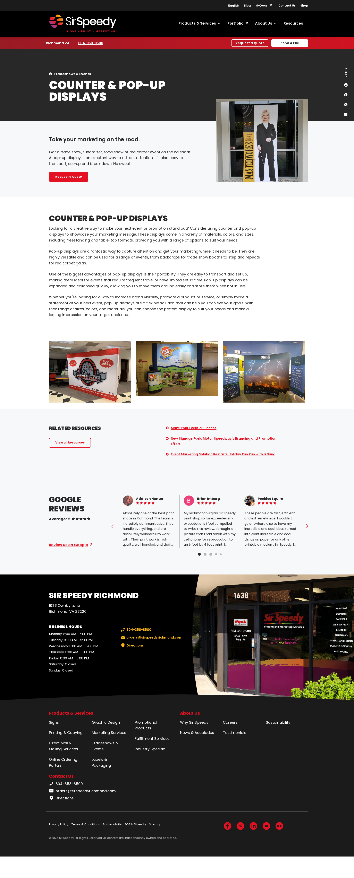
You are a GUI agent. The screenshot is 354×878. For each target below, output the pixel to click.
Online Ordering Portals (63, 762)
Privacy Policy (58, 824)
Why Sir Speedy (194, 722)
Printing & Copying (66, 732)
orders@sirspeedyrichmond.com (154, 637)
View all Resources (70, 442)
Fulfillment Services (152, 738)
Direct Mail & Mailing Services (63, 746)
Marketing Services (109, 732)
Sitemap (155, 824)
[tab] (199, 554)
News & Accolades (197, 732)
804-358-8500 (90, 43)
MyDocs (261, 5)
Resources (293, 23)
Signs (54, 722)
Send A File (289, 43)
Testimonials (234, 732)
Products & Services (197, 23)
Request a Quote (249, 43)
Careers (230, 722)
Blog (247, 5)
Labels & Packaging (101, 762)
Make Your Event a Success (193, 428)
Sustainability (278, 722)
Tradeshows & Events (72, 74)
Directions (135, 645)
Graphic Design (106, 722)
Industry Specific (150, 749)
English (233, 5)
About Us (263, 23)
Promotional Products (146, 725)
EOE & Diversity (135, 824)
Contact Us (287, 5)
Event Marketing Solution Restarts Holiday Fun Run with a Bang (223, 454)
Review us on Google (68, 544)
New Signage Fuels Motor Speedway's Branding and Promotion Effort (223, 441)
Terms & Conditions (85, 824)
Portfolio (235, 23)
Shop (304, 5)
